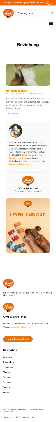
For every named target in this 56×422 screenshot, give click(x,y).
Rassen (6, 377)
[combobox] (32, 13)
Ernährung (7, 357)
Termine (6, 387)
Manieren (7, 372)
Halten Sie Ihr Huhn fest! (20, 164)
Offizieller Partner (28, 188)
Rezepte (7, 382)
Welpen (6, 392)
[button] (50, 23)
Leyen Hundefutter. (20, 327)
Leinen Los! (35, 161)
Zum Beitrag (12, 114)
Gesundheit (8, 362)
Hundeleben (8, 367)
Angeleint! (23, 161)
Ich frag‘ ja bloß (16, 90)
